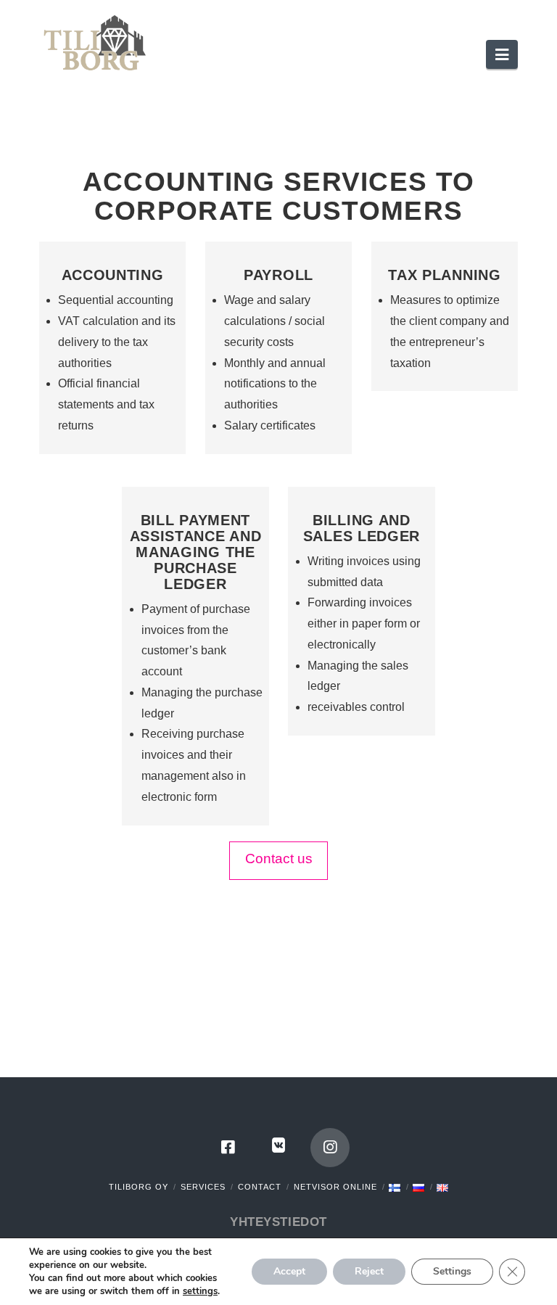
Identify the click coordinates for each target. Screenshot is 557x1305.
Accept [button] (289, 1271)
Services (203, 1186)
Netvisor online (335, 1186)
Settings (452, 1271)
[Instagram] (330, 1147)
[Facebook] (227, 1147)
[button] (502, 54)
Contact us (279, 858)
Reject (369, 1271)
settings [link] (200, 1291)
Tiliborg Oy (138, 1186)
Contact (259, 1186)
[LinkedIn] (278, 1147)
